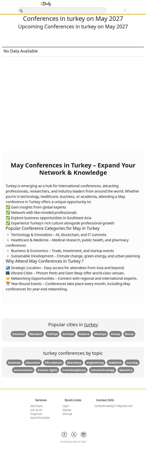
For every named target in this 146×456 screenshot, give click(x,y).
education (33, 363)
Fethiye (52, 334)
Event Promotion (40, 417)
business (14, 363)
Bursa (129, 334)
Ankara (84, 334)
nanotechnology (102, 370)
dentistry (125, 370)
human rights (47, 370)
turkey (91, 324)
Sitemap (67, 414)
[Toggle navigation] (125, 10)
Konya (115, 334)
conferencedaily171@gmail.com (114, 406)
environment (23, 370)
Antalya (68, 334)
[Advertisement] (73, 39)
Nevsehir (36, 334)
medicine (115, 363)
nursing (132, 363)
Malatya (100, 334)
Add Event (36, 406)
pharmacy (74, 363)
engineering (95, 363)
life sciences (53, 363)
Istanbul (18, 334)
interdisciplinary (74, 370)
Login (65, 406)
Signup (66, 409)
